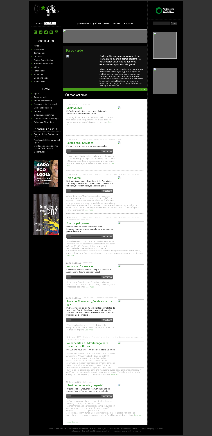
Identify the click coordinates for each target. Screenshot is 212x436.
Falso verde (74, 50)
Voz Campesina (41, 78)
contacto (117, 23)
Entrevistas (39, 49)
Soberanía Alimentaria (44, 122)
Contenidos (46, 41)
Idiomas (39, 23)
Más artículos (72, 422)
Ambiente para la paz (76, 340)
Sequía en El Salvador (79, 142)
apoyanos (128, 23)
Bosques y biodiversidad (45, 104)
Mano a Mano (40, 81)
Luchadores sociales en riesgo (78, 220)
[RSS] (35, 32)
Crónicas (38, 56)
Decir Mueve (74, 107)
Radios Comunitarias (43, 60)
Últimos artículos (76, 95)
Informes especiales (43, 63)
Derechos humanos (43, 108)
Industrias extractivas (44, 115)
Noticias (38, 46)
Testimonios (39, 53)
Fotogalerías (39, 71)
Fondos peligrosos (77, 223)
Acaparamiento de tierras (129, 174)
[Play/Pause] (68, 151)
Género (37, 111)
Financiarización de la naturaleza (107, 139)
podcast (97, 23)
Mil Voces (38, 74)
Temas (46, 88)
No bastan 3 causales (80, 266)
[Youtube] (56, 32)
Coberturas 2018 (46, 129)
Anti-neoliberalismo (43, 101)
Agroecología (40, 97)
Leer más (89, 210)
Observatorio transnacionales (105, 174)
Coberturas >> (41, 152)
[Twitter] (46, 32)
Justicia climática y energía (46, 118)
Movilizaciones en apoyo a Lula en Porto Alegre (46, 147)
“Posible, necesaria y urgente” (84, 385)
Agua (36, 93)
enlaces (107, 23)
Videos (37, 67)
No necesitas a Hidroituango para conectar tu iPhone (87, 344)
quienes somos (84, 23)
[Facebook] (40, 32)
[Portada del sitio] (46, 14)
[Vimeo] (51, 32)
